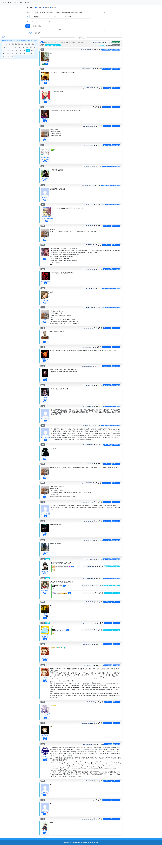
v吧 (42, 42)
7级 (45, 814)
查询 (27, 26)
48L (31, 53)
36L (32, 50)
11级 (45, 102)
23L (27, 47)
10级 (45, 618)
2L (6, 44)
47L (28, 53)
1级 (46, 63)
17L (11, 47)
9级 (45, 361)
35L (28, 50)
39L (8, 53)
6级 (47, 220)
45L (20, 53)
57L (4, 57)
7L (19, 44)
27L (4, 50)
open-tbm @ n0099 (8, 2)
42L (12, 53)
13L (33, 44)
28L (8, 50)
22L (23, 47)
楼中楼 (54, 8)
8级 (45, 795)
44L (16, 53)
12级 (45, 660)
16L (8, 47)
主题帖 (39, 8)
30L (16, 50)
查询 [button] (20, 2)
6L (16, 44)
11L (29, 44)
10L (25, 44)
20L (15, 47)
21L (19, 47)
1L (3, 44)
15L (4, 47)
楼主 (43, 63)
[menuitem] (30, 33)
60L (12, 57)
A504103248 (109, 45)
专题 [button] (27, 2)
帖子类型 (30, 8)
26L (34, 47)
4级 (45, 180)
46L (24, 53)
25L (31, 47)
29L (12, 50)
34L (24, 50)
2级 (45, 83)
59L (8, 57)
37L (4, 53)
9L (22, 44)
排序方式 (30, 12)
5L (13, 44)
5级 (45, 199)
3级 (45, 573)
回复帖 (47, 8)
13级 (45, 639)
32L (20, 50)
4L (9, 44)
